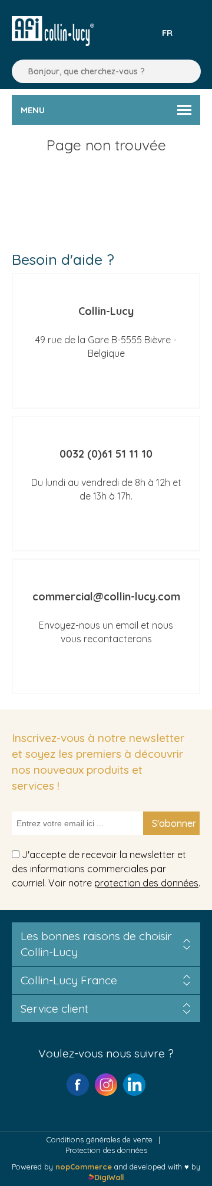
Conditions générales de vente (100, 1139)
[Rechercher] (18, 71)
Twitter (134, 1084)
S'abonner (174, 823)
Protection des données (106, 1150)
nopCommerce (83, 1166)
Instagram (106, 1084)
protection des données (146, 883)
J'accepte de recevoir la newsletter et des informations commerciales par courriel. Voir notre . (106, 868)
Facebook (78, 1084)
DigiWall (108, 1177)
